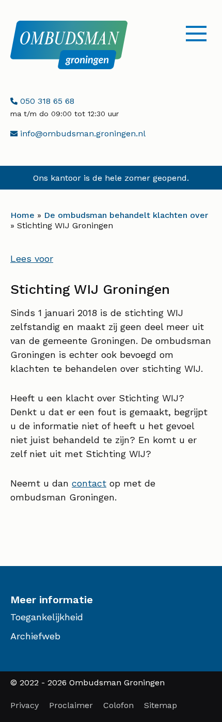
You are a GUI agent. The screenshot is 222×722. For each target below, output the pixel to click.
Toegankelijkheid (46, 616)
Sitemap (160, 705)
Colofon (118, 705)
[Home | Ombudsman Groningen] (69, 44)
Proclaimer (71, 705)
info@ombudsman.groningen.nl (81, 133)
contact (89, 483)
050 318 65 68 (45, 101)
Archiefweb (35, 636)
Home (22, 215)
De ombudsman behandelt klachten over (126, 215)
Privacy (24, 705)
